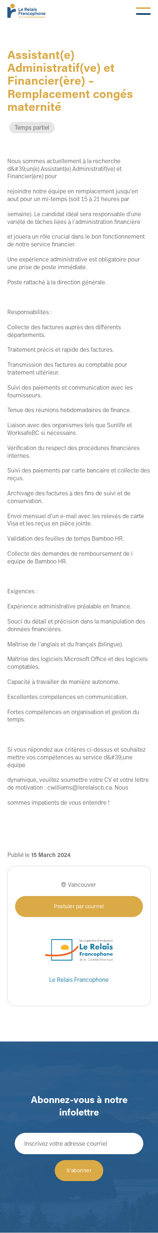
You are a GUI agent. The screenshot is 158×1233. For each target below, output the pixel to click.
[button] (143, 11)
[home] (26, 11)
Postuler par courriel (79, 906)
